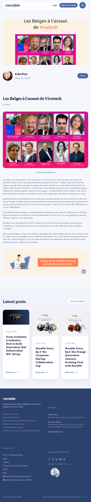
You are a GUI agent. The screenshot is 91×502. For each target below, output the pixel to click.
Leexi (21, 218)
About (5, 469)
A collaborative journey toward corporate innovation (21, 431)
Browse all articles (78, 301)
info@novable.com (55, 432)
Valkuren (6, 218)
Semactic (82, 215)
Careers (6, 462)
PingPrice (14, 218)
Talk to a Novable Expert (13, 455)
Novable (29, 218)
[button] (82, 5)
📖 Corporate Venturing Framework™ (17, 476)
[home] (12, 5)
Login (54, 5)
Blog (4, 473)
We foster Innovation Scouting (13, 424)
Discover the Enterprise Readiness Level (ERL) (19, 421)
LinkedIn (69, 464)
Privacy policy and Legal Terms (15, 466)
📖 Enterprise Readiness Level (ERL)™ (17, 480)
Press (82, 76)
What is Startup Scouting (11, 417)
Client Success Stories (11, 414)
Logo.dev (84, 497)
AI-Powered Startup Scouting (13, 427)
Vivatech (63, 183)
